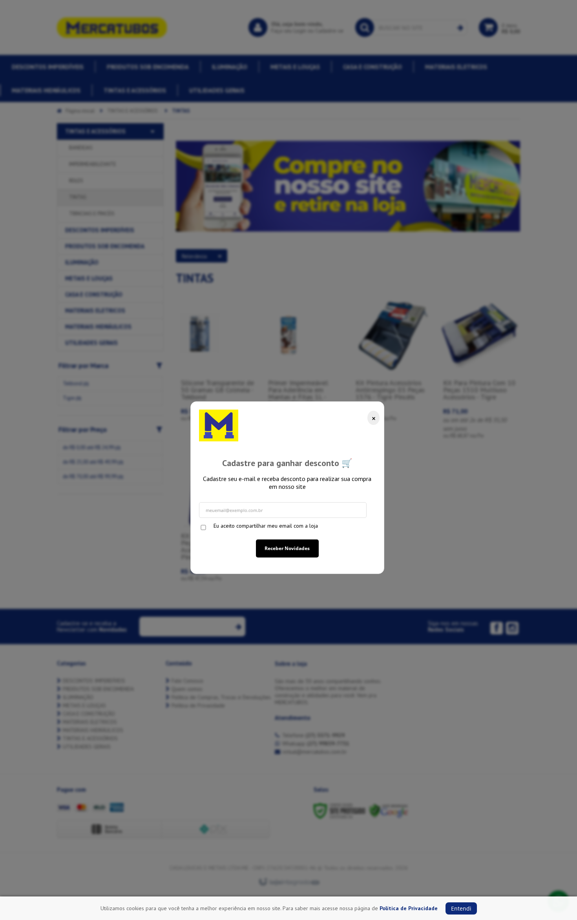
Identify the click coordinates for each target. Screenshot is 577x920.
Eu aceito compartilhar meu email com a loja (266, 525)
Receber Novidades (287, 548)
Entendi (461, 908)
